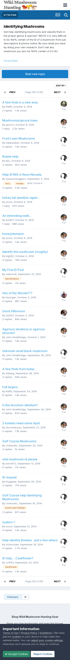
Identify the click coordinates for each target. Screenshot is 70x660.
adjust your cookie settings (47, 640)
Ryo (8, 160)
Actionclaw (12, 544)
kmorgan (11, 297)
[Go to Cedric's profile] (64, 140)
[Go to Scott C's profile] (64, 104)
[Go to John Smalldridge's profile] (64, 352)
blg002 (10, 256)
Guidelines (46, 632)
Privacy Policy (29, 632)
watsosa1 (11, 274)
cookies (16, 636)
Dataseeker (12, 142)
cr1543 (10, 562)
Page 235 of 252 (34, 92)
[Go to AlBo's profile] (64, 271)
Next (57, 92)
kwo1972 (11, 463)
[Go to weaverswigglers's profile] (64, 176)
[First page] (4, 92)
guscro (10, 124)
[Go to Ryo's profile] (64, 158)
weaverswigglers (16, 178)
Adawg (10, 373)
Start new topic (35, 74)
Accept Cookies (17, 654)
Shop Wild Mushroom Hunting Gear (35, 616)
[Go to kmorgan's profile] (64, 295)
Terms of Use (10, 632)
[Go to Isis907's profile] (64, 313)
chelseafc (12, 445)
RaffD (9, 106)
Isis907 (10, 219)
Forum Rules (11, 60)
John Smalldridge (16, 337)
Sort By (60, 85)
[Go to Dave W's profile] (64, 122)
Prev (12, 92)
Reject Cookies (42, 654)
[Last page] (65, 92)
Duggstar (11, 481)
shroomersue (13, 427)
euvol (9, 201)
